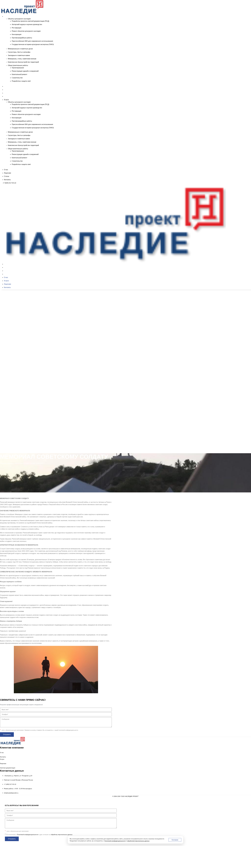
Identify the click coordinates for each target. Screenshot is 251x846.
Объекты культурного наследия (19, 19)
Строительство (17, 78)
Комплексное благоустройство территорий (23, 62)
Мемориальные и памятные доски (20, 49)
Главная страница (6, 463)
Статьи (6, 93)
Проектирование (18, 68)
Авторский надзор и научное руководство (27, 24)
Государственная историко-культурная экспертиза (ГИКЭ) (33, 44)
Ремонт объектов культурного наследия (26, 31)
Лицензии (7, 90)
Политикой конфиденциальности (115, 841)
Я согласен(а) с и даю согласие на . (40, 834)
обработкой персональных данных (138, 841)
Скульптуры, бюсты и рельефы (19, 52)
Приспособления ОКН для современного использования (32, 41)
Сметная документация (7, 768)
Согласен (175, 840)
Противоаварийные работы (22, 38)
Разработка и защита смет (21, 81)
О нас (6, 86)
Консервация (16, 34)
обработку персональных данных (61, 834)
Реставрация (16, 28)
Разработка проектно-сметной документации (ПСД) (30, 21)
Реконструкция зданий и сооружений (25, 71)
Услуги (6, 16)
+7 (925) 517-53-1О (9, 454)
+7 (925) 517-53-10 (9, 183)
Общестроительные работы (18, 65)
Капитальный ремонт (19, 74)
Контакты (7, 96)
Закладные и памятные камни (19, 55)
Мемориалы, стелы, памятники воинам (22, 59)
